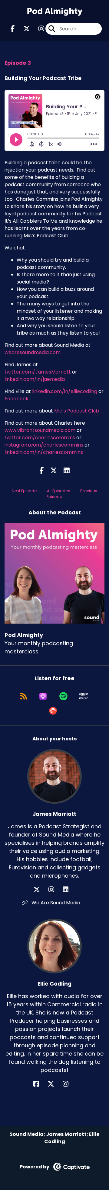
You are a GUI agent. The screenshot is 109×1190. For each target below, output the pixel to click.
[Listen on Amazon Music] (84, 696)
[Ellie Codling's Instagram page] (69, 1084)
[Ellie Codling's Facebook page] (39, 1084)
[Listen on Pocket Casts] (53, 711)
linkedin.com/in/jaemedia (35, 379)
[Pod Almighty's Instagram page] (37, 28)
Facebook (16, 398)
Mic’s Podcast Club (76, 410)
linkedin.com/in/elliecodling (64, 391)
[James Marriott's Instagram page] (54, 889)
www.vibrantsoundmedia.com (40, 430)
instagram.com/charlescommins (44, 444)
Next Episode (24, 490)
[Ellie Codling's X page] (54, 1084)
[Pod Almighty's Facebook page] (13, 28)
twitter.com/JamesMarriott (38, 371)
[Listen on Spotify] (63, 696)
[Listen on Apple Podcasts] (43, 696)
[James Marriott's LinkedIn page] (69, 889)
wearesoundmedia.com (33, 352)
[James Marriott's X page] (40, 889)
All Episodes (58, 490)
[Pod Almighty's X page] (23, 28)
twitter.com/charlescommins (40, 437)
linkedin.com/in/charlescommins (44, 452)
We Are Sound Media (55, 902)
